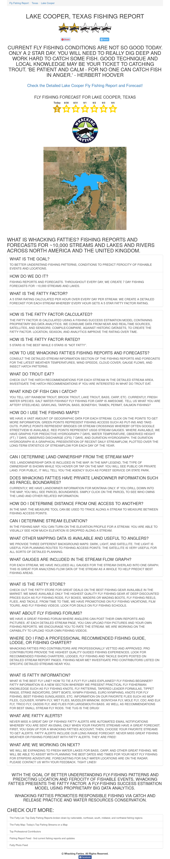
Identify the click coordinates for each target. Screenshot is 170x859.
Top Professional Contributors (25, 831)
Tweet (105, 39)
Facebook (86, 857)
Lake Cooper (48, 3)
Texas (35, 3)
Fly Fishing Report (19, 3)
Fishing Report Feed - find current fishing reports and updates (42, 838)
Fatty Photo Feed (19, 845)
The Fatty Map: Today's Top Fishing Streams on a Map (39, 824)
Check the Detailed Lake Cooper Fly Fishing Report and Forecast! (85, 85)
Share (67, 39)
